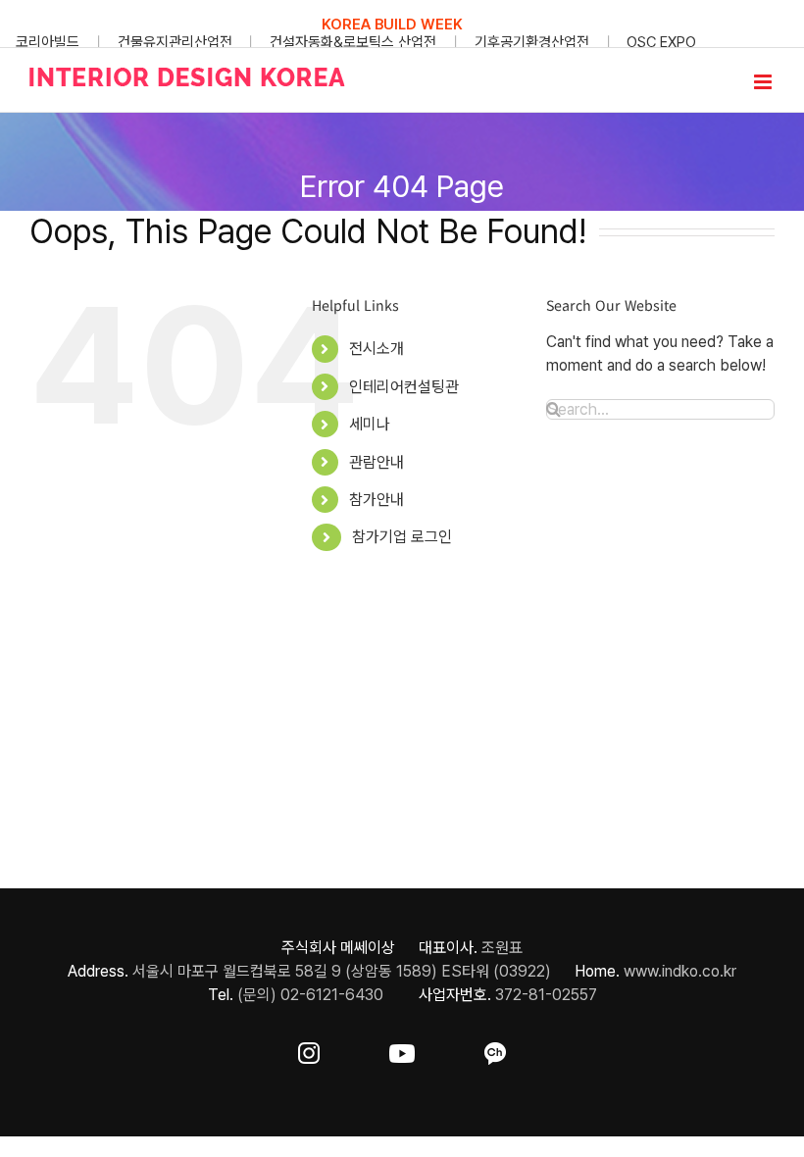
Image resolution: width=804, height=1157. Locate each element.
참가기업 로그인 (402, 537)
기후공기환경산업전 (532, 42)
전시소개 (376, 348)
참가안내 (376, 499)
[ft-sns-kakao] (495, 1049)
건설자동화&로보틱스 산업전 (353, 42)
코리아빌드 (47, 42)
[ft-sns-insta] (309, 1049)
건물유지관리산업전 (175, 42)
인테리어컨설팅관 (404, 386)
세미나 (369, 424)
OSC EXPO (661, 42)
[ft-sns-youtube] (402, 1049)
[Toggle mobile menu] (764, 82)
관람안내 (376, 462)
